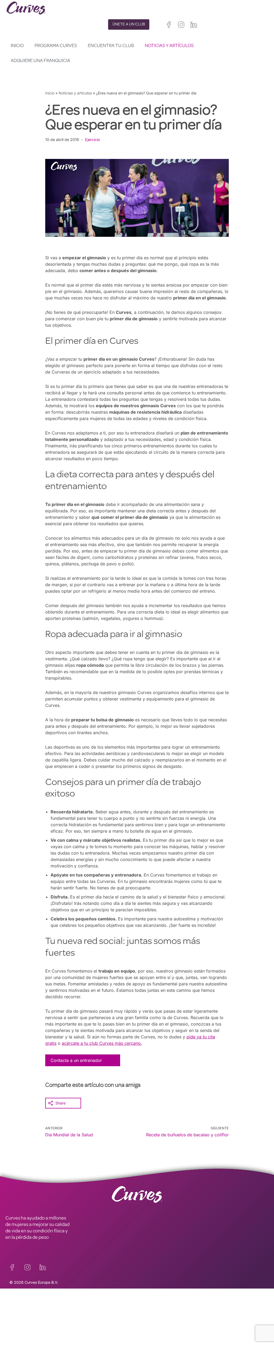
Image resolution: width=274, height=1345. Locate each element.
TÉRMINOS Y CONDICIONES (100, 1319)
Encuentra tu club (111, 46)
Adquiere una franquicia (40, 61)
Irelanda (169, 1315)
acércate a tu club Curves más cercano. (102, 1043)
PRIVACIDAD (83, 1305)
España (143, 1327)
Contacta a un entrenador (76, 1060)
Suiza (170, 1327)
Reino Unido (147, 1315)
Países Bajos (148, 1334)
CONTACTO (17, 1305)
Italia (158, 1327)
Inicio (17, 46)
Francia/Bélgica (150, 1321)
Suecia (185, 1327)
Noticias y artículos (169, 46)
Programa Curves (56, 46)
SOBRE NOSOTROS (24, 1333)
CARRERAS (16, 1319)
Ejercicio (92, 139)
